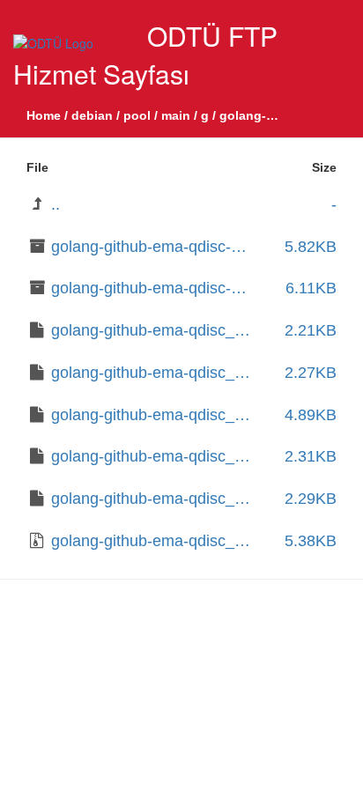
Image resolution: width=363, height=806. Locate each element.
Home (43, 115)
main (175, 115)
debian (92, 115)
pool (137, 115)
